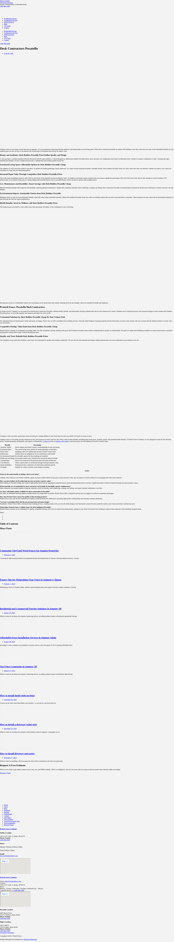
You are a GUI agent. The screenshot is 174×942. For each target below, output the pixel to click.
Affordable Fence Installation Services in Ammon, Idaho (28, 637)
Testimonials (8, 814)
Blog (5, 24)
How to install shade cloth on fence (17, 695)
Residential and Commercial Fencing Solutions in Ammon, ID (31, 608)
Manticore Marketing (30, 939)
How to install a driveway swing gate (18, 724)
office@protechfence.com (13, 881)
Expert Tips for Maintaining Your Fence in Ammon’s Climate (30, 579)
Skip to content (5, 1)
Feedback (7, 810)
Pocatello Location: (6, 910)
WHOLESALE (9, 22)
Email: (2, 854)
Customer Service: (6, 890)
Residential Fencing (10, 19)
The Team (7, 26)
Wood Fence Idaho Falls (12, 821)
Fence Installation (9, 823)
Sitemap (6, 812)
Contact (6, 28)
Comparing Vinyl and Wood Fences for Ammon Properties (29, 550)
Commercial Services (11, 20)
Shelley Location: (6, 833)
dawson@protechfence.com (9, 856)
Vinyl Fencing (8, 819)
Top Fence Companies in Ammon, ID (18, 666)
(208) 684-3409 (5, 840)
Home (6, 805)
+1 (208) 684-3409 (18, 890)
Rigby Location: (5, 922)
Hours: (2, 887)
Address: (3, 883)
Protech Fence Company (8, 829)
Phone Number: (5, 838)
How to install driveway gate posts (17, 753)
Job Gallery (7, 818)
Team (6, 807)
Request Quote (8, 825)
